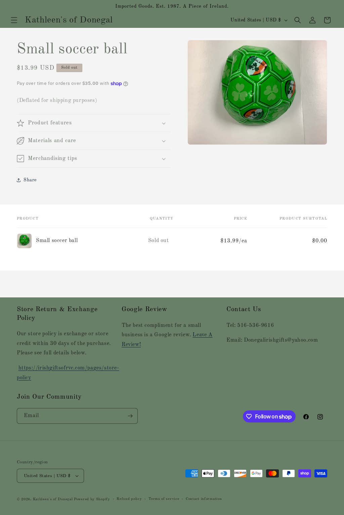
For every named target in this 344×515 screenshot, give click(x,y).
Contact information (204, 499)
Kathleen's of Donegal (53, 499)
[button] (14, 20)
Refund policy (129, 499)
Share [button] (30, 180)
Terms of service (163, 499)
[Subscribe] (130, 416)
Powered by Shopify (92, 499)
